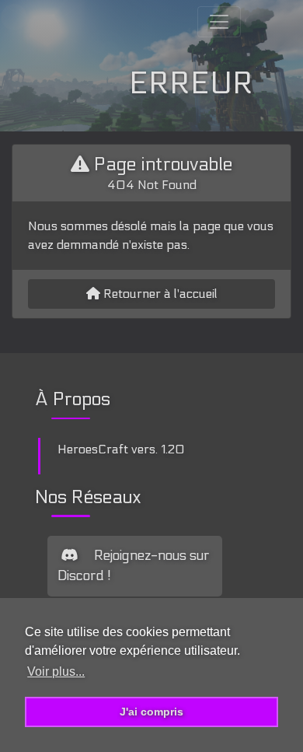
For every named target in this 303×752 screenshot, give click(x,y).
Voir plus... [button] (56, 671)
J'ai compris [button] (151, 711)
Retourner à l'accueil (159, 293)
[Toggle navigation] (219, 21)
